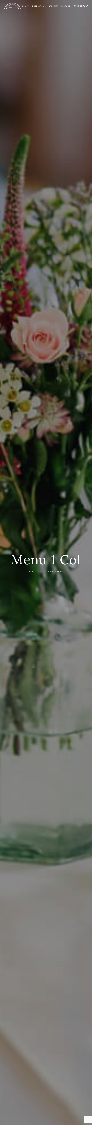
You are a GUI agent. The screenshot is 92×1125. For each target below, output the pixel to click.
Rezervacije (39, 6)
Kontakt (65, 6)
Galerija (53, 6)
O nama (25, 6)
